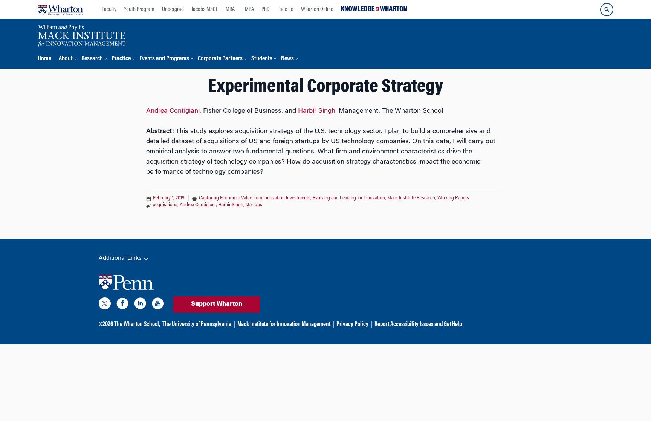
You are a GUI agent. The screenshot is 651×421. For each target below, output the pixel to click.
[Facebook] (122, 304)
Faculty (109, 9)
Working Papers (453, 198)
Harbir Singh (316, 111)
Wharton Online (317, 9)
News (287, 59)
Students (261, 59)
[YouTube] (158, 304)
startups (254, 205)
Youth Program (139, 9)
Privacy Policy (352, 324)
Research (92, 59)
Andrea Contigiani (173, 111)
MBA (230, 9)
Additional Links (121, 258)
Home (44, 59)
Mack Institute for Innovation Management (283, 324)
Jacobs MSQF (204, 9)
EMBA (248, 9)
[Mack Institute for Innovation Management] (81, 35)
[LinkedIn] (140, 304)
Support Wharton (216, 304)
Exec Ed (285, 9)
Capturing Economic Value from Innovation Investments (254, 198)
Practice (121, 59)
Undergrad (173, 9)
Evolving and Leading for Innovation (349, 198)
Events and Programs (164, 59)
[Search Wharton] (606, 9)
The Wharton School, (137, 324)
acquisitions (165, 205)
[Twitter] (105, 304)
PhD (265, 9)
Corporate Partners (220, 59)
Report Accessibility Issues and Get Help (418, 324)
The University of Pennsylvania (196, 324)
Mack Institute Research (411, 198)
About (66, 59)
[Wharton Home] (60, 9)
